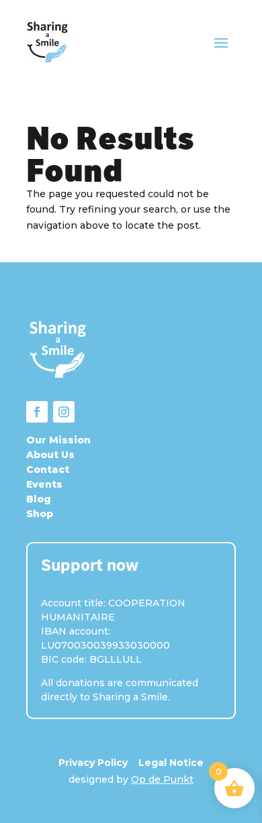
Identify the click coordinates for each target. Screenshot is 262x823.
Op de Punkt (162, 779)
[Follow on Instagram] (64, 412)
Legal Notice (171, 763)
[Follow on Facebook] (37, 412)
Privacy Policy (93, 763)
